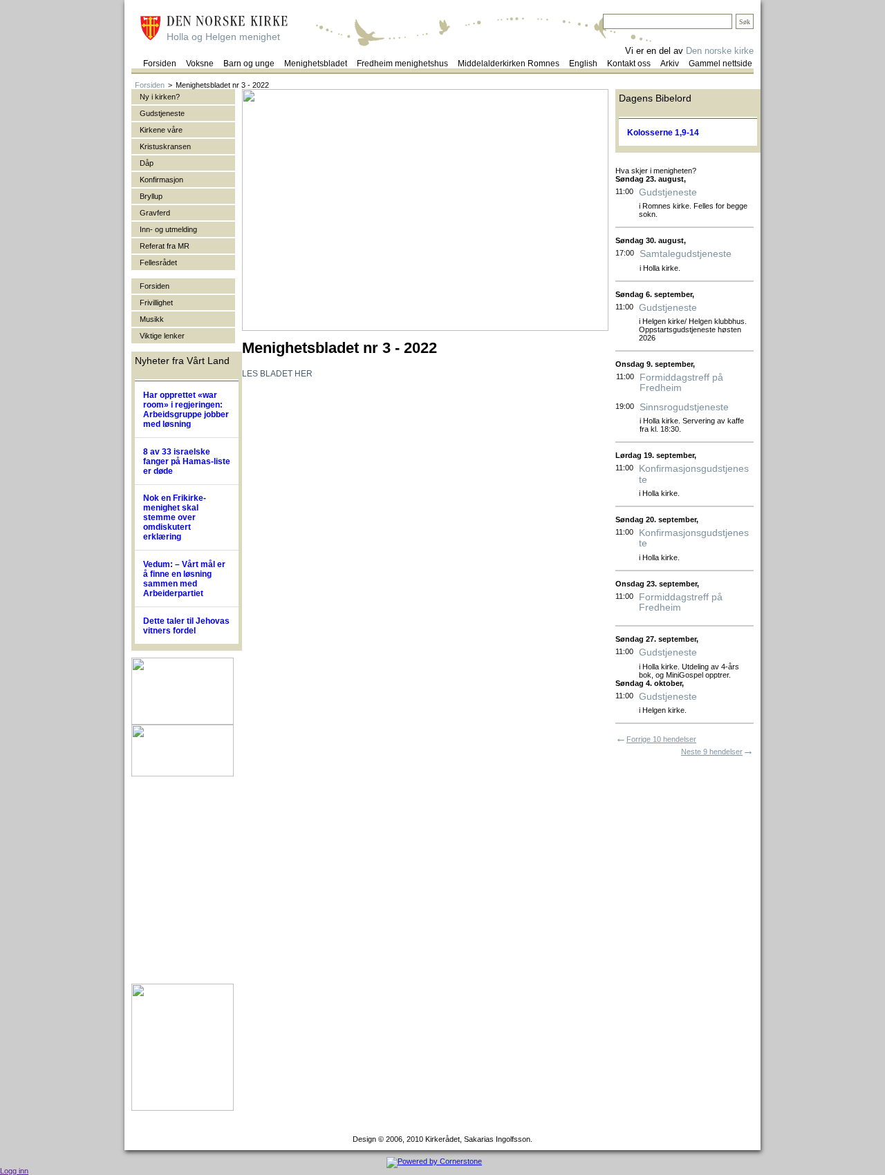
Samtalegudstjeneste (686, 254)
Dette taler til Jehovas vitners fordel (186, 626)
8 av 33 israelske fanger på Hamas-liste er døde (186, 461)
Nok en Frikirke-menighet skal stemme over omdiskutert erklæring (174, 517)
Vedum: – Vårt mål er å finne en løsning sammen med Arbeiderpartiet (184, 579)
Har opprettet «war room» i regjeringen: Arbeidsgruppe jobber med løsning (186, 409)
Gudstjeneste (668, 192)
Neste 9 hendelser (712, 751)
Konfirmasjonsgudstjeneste (694, 474)
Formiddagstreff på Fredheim (681, 382)
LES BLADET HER (277, 374)
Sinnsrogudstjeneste (684, 407)
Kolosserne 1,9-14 (663, 132)
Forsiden (150, 85)
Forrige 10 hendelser (661, 739)
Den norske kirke (720, 51)
